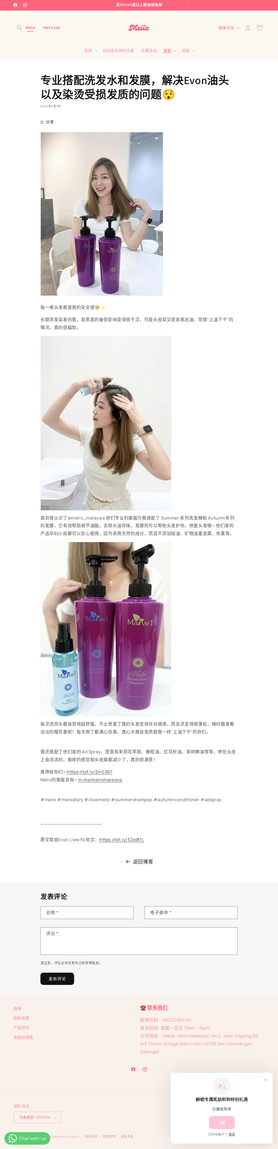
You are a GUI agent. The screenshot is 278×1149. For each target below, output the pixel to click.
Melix (31, 27)
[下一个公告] (187, 5)
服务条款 (127, 1136)
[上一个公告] (91, 5)
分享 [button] (50, 121)
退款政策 (109, 1136)
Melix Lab (52, 27)
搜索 (17, 1008)
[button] (20, 28)
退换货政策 (23, 1037)
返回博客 (143, 861)
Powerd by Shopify (65, 1136)
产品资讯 (21, 1027)
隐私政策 (21, 1018)
